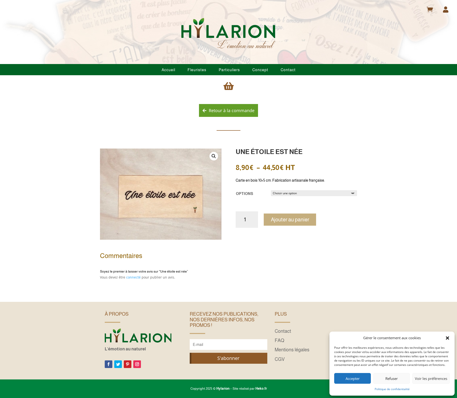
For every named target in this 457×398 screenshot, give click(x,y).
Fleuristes (197, 70)
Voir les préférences (431, 378)
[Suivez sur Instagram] (137, 364)
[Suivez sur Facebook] (108, 364)
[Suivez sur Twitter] (118, 364)
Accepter (353, 378)
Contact (288, 70)
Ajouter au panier (290, 220)
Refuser (391, 378)
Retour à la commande (231, 110)
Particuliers (229, 70)
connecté (133, 277)
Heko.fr (261, 388)
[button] (447, 338)
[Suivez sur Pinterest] (127, 364)
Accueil (168, 70)
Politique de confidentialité (392, 389)
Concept (260, 70)
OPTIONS (244, 194)
